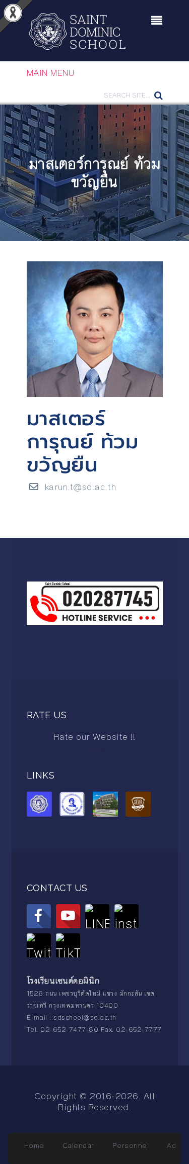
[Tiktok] (68, 945)
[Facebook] (39, 916)
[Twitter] (39, 945)
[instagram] (126, 916)
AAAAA (94, 748)
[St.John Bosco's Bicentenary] (108, 805)
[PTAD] (74, 805)
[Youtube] (68, 916)
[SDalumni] (42, 805)
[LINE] (97, 916)
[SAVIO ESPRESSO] (140, 805)
